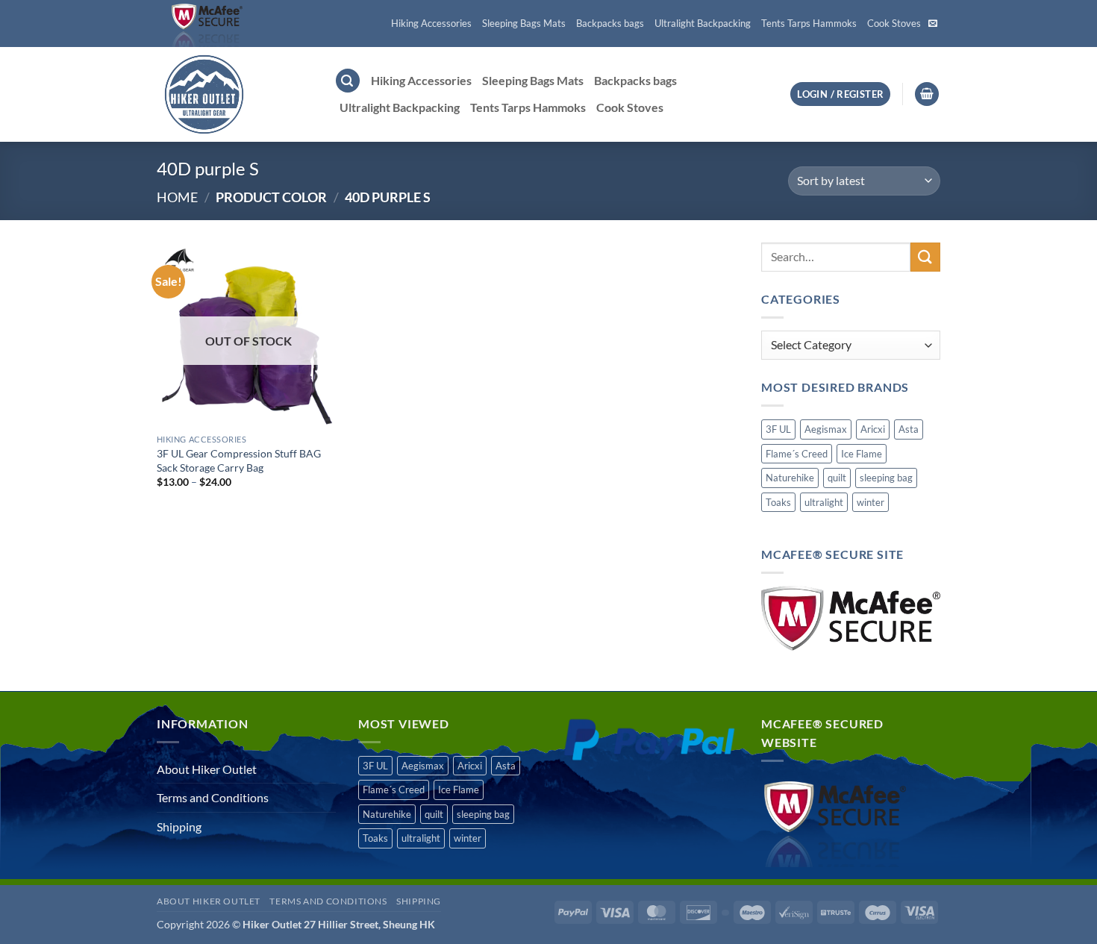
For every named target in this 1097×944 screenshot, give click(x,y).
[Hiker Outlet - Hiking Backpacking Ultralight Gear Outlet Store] (234, 94)
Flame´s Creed (797, 454)
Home (177, 197)
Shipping (179, 826)
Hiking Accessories (431, 23)
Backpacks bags (610, 23)
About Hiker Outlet (207, 769)
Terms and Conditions (213, 797)
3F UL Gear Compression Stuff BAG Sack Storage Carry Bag (239, 460)
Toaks (778, 502)
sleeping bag (886, 478)
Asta (908, 429)
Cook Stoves (894, 23)
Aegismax (825, 429)
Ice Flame (861, 454)
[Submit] (925, 257)
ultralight (823, 502)
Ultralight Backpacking (702, 23)
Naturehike (790, 478)
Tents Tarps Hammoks (809, 23)
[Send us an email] (932, 24)
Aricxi (872, 429)
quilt (837, 478)
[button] (348, 81)
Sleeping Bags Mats (524, 23)
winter (870, 502)
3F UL (778, 429)
